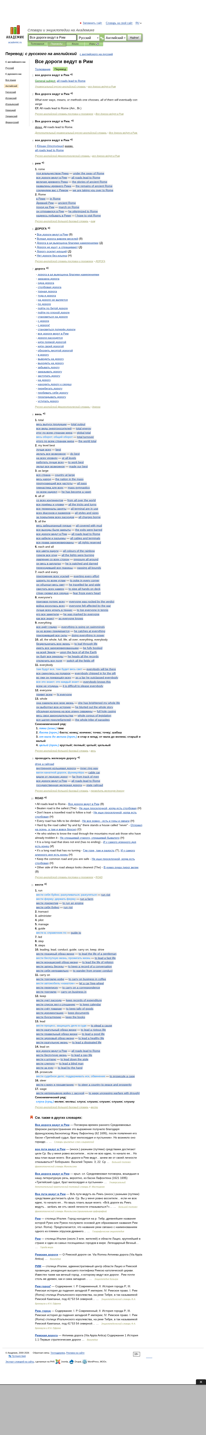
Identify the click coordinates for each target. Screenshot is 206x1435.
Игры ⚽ (94, 43)
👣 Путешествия (17, 1356)
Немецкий (10, 110)
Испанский (10, 98)
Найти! (134, 37)
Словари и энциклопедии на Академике (61, 30)
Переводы (57, 43)
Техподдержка (57, 1353)
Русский (9, 68)
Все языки (10, 80)
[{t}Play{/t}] (71, 74)
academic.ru (15, 42)
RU (137, 23)
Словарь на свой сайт (119, 23)
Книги (75, 43)
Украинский (11, 116)
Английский (11, 86)
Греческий (10, 92)
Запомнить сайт (92, 23)
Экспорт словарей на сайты (19, 1361)
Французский (12, 122)
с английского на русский (96, 54)
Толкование (42, 69)
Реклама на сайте (75, 1353)
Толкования (37, 43)
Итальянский (12, 104)
